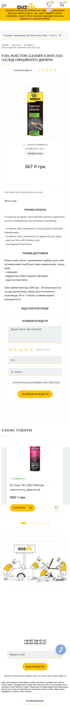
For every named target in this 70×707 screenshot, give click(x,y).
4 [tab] (35, 523)
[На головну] (26, 6)
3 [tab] (32, 523)
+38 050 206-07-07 (35, 643)
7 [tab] (45, 523)
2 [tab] (28, 523)
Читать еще (10, 201)
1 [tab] (23, 523)
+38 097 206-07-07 (35, 640)
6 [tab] (42, 523)
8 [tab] (48, 523)
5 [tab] (38, 523)
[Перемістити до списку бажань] (56, 508)
